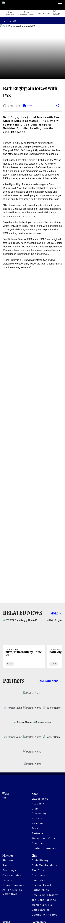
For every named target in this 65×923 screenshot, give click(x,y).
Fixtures (8, 860)
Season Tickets (42, 885)
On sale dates (11, 875)
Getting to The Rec (44, 914)
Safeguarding (41, 909)
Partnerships (40, 890)
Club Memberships (44, 865)
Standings (9, 870)
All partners (48, 681)
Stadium (37, 843)
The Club (38, 870)
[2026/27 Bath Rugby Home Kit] (24, 643)
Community (39, 813)
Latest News (40, 798)
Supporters (39, 880)
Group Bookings (13, 885)
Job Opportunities (44, 899)
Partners (37, 833)
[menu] (61, 5)
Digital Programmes (45, 848)
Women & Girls (42, 904)
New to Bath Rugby (45, 895)
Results (7, 865)
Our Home (38, 875)
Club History (40, 860)
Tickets (7, 880)
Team (35, 828)
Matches (37, 818)
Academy (38, 803)
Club (13, 20)
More (54, 613)
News (35, 794)
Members (38, 823)
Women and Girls (43, 838)
